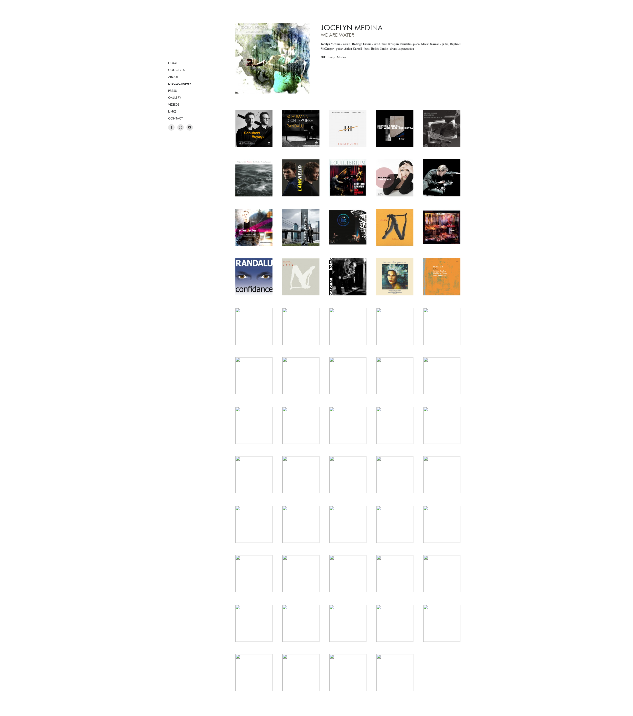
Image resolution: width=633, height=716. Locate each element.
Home (173, 63)
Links (172, 111)
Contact (175, 118)
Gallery (174, 97)
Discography (179, 84)
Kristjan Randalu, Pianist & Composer (189, 38)
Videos (173, 104)
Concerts (176, 70)
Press (172, 91)
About (173, 77)
